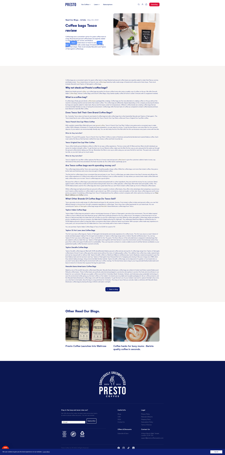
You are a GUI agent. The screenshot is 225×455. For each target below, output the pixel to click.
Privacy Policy (145, 414)
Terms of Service (146, 425)
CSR (119, 417)
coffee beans (92, 101)
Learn (96, 4)
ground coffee (100, 125)
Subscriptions (107, 4)
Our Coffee (85, 4)
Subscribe (91, 421)
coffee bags (102, 82)
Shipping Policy (146, 419)
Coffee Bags (73, 93)
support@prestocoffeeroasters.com (152, 438)
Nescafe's (104, 206)
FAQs (119, 419)
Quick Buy (154, 4)
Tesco (73, 43)
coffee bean (121, 160)
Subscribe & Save (123, 433)
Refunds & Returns (147, 417)
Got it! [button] (216, 452)
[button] (139, 4)
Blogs (119, 414)
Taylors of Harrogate (80, 206)
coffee (84, 91)
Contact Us (121, 422)
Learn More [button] (46, 452)
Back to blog (113, 289)
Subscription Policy (147, 422)
